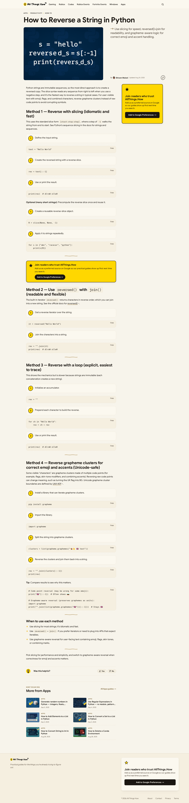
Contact (158, 798)
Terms (176, 798)
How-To (48, 13)
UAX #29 (57, 483)
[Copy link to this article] (162, 77)
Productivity (36, 13)
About (149, 798)
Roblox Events (83, 4)
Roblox (62, 4)
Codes (71, 4)
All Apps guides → (108, 689)
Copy (112, 148)
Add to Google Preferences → (50, 277)
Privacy (168, 798)
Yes (103, 671)
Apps (123, 4)
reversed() (72, 303)
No (113, 671)
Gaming (52, 4)
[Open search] (162, 4)
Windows (114, 4)
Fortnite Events (99, 4)
